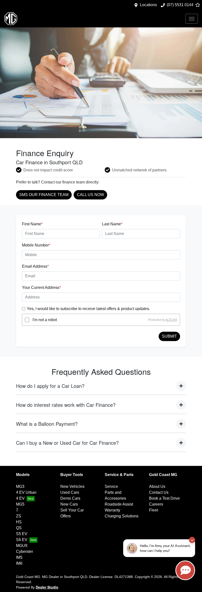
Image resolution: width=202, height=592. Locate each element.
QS (19, 528)
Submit (169, 336)
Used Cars (69, 492)
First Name (32, 224)
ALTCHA (171, 320)
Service (111, 486)
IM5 (19, 557)
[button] (191, 19)
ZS (18, 516)
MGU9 (21, 545)
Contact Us (158, 492)
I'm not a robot (45, 320)
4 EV (20, 498)
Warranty (112, 510)
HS (19, 522)
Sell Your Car (72, 510)
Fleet (153, 510)
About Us (157, 486)
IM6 (19, 563)
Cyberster (24, 551)
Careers (156, 504)
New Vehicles (72, 486)
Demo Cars (70, 498)
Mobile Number (36, 245)
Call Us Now (90, 195)
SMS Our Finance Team (43, 195)
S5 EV (21, 534)
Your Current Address (41, 287)
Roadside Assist (119, 504)
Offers (65, 516)
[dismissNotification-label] (192, 540)
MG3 (20, 486)
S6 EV (21, 540)
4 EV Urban (26, 492)
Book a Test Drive (164, 498)
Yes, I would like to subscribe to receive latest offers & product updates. (88, 309)
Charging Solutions (121, 516)
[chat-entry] (185, 570)
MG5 (20, 504)
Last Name (112, 224)
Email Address (35, 266)
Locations (148, 5)
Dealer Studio (47, 587)
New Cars (69, 504)
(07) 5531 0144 (180, 5)
